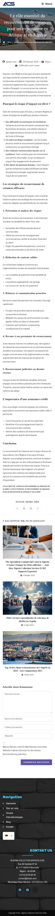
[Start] (4, 42)
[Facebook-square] (27, 890)
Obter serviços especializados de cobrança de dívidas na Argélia (27, 619)
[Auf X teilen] (17, 509)
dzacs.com (11, 62)
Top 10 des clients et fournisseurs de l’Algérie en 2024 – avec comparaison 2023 (27, 669)
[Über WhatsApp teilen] (37, 509)
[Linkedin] (20, 890)
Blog (47, 62)
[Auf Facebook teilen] (24, 509)
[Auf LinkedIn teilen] (31, 509)
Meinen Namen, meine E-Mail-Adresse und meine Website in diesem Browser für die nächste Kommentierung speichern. (25, 750)
